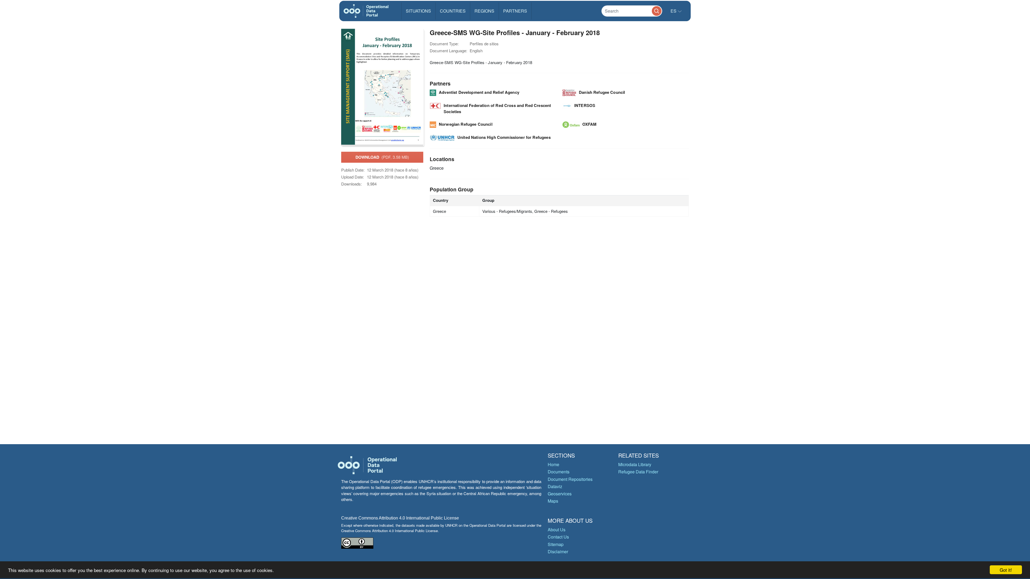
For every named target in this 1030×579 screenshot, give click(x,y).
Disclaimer (558, 551)
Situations (418, 11)
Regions (484, 11)
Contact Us (558, 537)
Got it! (1006, 569)
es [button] (674, 11)
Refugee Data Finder (638, 472)
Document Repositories (570, 479)
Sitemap (556, 544)
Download (382, 157)
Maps (553, 501)
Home (553, 464)
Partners (515, 11)
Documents (558, 472)
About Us (556, 529)
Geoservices (560, 494)
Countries (453, 11)
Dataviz (555, 486)
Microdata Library (634, 464)
